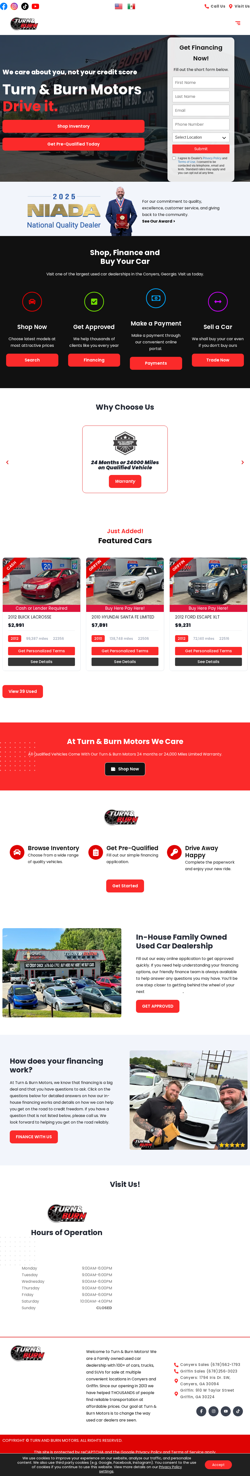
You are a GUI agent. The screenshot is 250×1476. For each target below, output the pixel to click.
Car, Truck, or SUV (164, 991)
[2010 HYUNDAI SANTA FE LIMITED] (125, 614)
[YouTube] (226, 1411)
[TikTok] (238, 1411)
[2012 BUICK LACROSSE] (41, 614)
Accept (218, 1464)
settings (106, 1471)
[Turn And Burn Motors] (24, 24)
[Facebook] (201, 1411)
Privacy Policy (212, 158)
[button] (7, 462)
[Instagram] (213, 1411)
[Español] (131, 6)
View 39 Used (23, 691)
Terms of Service (188, 1452)
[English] (119, 6)
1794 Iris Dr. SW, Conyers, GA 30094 (67, 1245)
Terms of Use (186, 162)
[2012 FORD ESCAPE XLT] (208, 614)
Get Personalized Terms (41, 651)
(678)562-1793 (67, 1252)
